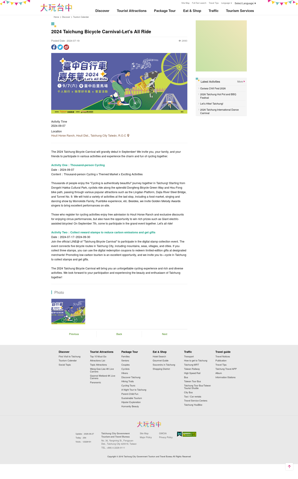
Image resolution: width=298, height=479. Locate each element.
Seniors (125, 360)
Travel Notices (222, 356)
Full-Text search (199, 2)
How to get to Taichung (195, 360)
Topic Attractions (98, 364)
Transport (189, 356)
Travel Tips (214, 2)
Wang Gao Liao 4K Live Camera (102, 370)
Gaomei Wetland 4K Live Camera (102, 377)
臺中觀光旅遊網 (56, 7)
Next (164, 334)
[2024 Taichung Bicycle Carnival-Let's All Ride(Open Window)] (68, 311)
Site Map (185, 2)
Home (56, 16)
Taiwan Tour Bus (192, 381)
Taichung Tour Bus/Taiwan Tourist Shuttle (197, 387)
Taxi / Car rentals (192, 396)
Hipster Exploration (131, 402)
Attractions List (97, 360)
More (240, 81)
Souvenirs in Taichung (164, 364)
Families (125, 356)
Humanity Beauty (130, 406)
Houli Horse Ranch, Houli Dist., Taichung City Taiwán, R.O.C (89, 135)
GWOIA (163, 433)
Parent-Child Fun (129, 394)
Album (218, 373)
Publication (220, 360)
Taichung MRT (191, 364)
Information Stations (225, 377)
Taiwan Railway (192, 369)
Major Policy (146, 437)
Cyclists (125, 369)
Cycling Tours (128, 385)
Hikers (124, 373)
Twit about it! (60, 47)
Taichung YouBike (193, 404)
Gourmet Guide (160, 360)
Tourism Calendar (81, 16)
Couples (125, 364)
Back (119, 334)
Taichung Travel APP (226, 369)
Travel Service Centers (195, 400)
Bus (186, 377)
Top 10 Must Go (98, 356)
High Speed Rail (192, 373)
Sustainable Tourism (131, 398)
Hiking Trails (127, 381)
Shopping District (161, 369)
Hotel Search (159, 356)
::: (178, 2)
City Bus (188, 392)
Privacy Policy (166, 437)
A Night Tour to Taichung (133, 389)
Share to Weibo (66, 47)
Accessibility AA (189, 434)
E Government (179, 434)
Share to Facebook (54, 47)
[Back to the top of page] (289, 466)
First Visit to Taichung (69, 356)
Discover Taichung (130, 377)
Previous (74, 334)
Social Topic (65, 364)
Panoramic (95, 382)
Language (225, 2)
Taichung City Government (149, 424)
